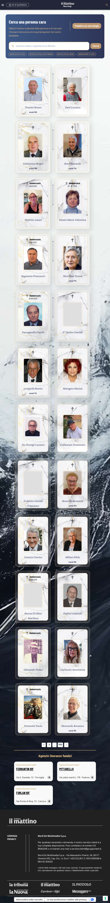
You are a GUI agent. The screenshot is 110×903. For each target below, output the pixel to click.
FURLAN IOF (23, 793)
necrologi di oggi (17, 54)
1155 (60, 744)
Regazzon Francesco (33, 276)
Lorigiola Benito (33, 388)
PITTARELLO (66, 769)
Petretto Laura (33, 219)
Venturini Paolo (33, 725)
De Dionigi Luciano (33, 444)
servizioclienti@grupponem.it (86, 848)
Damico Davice (33, 557)
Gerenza (12, 835)
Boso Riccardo (72, 163)
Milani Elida (72, 557)
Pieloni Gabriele (72, 613)
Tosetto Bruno (33, 107)
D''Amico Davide (72, 332)
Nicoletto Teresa (72, 276)
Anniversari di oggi (86, 54)
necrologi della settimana (41, 54)
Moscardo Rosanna (72, 725)
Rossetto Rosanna (72, 501)
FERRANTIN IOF (25, 769)
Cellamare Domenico (72, 444)
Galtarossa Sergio (33, 163)
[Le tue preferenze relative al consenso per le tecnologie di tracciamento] (105, 898)
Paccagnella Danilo (33, 332)
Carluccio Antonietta (72, 669)
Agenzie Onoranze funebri (55, 756)
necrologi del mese (65, 54)
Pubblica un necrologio (87, 25)
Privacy (11, 839)
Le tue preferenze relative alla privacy (67, 899)
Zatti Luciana (72, 107)
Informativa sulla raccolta (29, 899)
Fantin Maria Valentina (72, 219)
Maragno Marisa (72, 388)
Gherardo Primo (33, 669)
